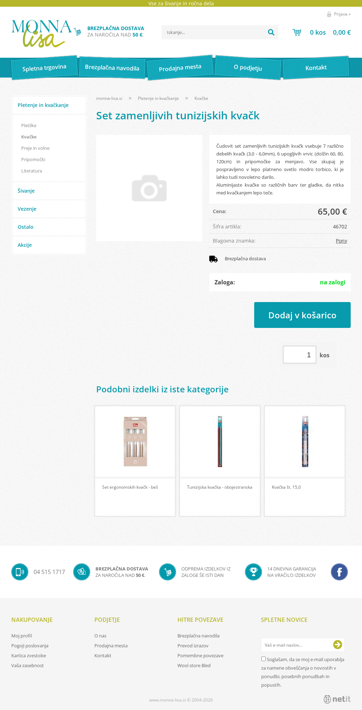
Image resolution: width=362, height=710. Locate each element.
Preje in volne (35, 148)
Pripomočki (33, 159)
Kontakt (316, 67)
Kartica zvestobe (28, 655)
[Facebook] (339, 571)
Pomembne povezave (200, 655)
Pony (341, 240)
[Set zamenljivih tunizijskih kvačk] (149, 188)
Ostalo (26, 226)
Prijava (342, 14)
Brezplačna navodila (112, 67)
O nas (100, 635)
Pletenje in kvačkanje (43, 105)
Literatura (31, 170)
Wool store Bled (194, 665)
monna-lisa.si (109, 98)
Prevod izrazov (193, 645)
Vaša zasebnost (27, 665)
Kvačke (28, 137)
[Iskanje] (271, 32)
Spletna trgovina (44, 67)
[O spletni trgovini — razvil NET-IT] (337, 699)
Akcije (25, 245)
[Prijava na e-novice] (337, 645)
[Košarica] (321, 32)
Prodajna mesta (180, 67)
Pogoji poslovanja (29, 645)
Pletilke (28, 125)
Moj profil (21, 635)
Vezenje (27, 208)
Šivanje (26, 190)
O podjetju (248, 68)
